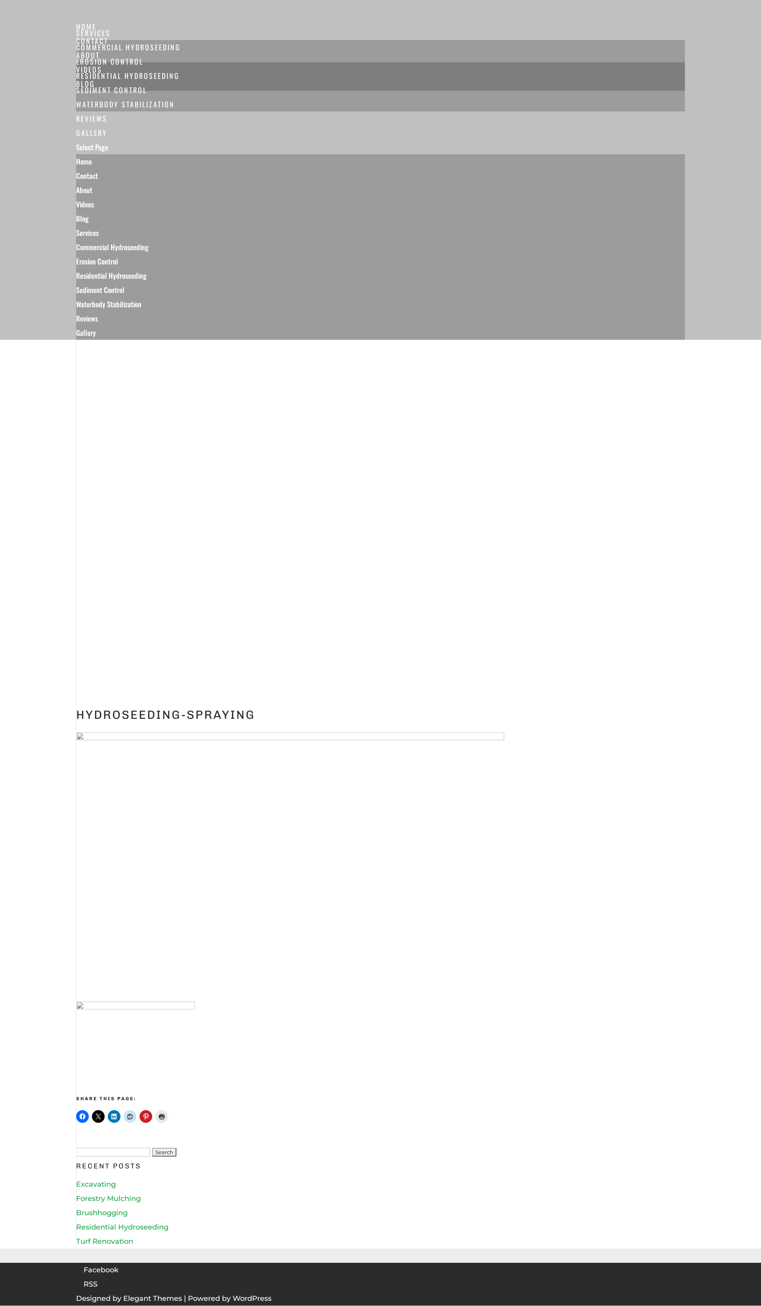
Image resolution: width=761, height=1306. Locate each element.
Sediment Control (111, 90)
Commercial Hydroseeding (128, 47)
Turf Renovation (104, 1241)
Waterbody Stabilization (125, 104)
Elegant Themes (152, 1298)
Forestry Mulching (108, 1198)
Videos (85, 204)
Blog (82, 218)
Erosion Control (109, 61)
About (84, 190)
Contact (87, 175)
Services (87, 233)
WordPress (252, 1298)
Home (84, 161)
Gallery (86, 332)
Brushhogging (102, 1212)
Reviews (87, 318)
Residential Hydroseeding (128, 76)
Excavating (96, 1184)
